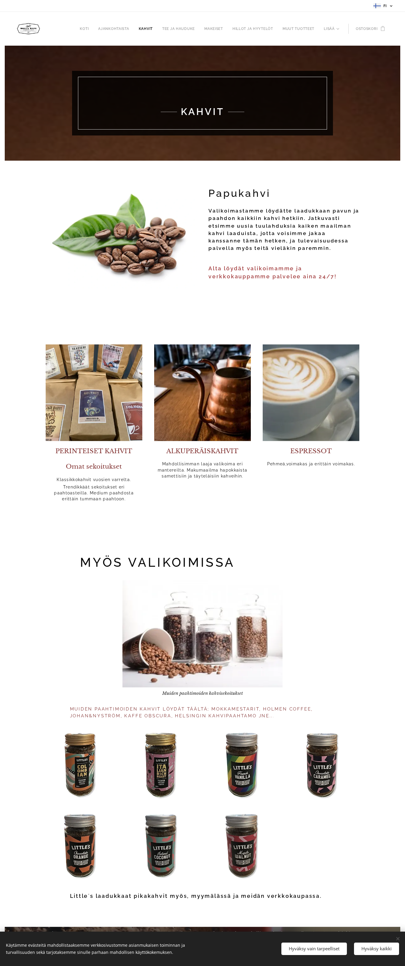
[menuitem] (85, 28)
